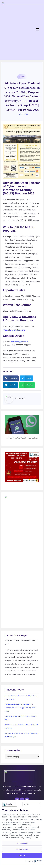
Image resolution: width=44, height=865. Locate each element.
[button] (37, 30)
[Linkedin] (17, 800)
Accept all (22, 855)
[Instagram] (22, 800)
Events (22, 77)
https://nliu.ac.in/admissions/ (14, 330)
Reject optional (22, 843)
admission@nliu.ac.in (19, 342)
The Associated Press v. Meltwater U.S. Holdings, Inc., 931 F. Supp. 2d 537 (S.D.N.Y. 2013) (21, 707)
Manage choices (22, 849)
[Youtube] (27, 800)
